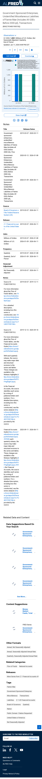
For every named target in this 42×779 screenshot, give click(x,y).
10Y (20, 50)
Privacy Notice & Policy (11, 774)
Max (26, 50)
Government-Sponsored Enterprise (19, 691)
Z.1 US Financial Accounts (25, 700)
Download (29, 56)
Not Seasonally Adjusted (15, 722)
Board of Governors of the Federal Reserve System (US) (11, 212)
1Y (10, 50)
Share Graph (20, 115)
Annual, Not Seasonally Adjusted (18, 647)
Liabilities (10, 700)
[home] (13, 3)
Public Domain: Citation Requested (19, 713)
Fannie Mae (11, 687)
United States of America (16, 718)
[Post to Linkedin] (26, 120)
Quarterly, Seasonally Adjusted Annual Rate (22, 656)
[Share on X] (14, 120)
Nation (9, 709)
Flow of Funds (12, 666)
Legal (5, 770)
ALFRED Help (7, 764)
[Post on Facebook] (18, 120)
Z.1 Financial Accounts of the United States (11, 226)
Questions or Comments (11, 761)
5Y (15, 50)
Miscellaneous (12, 696)
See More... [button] (21, 597)
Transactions (24, 696)
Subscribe (33, 738)
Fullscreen (32, 109)
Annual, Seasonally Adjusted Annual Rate (21, 652)
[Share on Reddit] (22, 120)
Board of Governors (14, 705)
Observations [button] (9, 35)
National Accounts (25, 666)
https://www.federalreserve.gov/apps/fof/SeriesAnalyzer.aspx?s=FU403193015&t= (11, 319)
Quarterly (26, 705)
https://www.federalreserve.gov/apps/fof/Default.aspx (11, 348)
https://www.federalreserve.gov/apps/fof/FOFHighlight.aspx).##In (11, 462)
